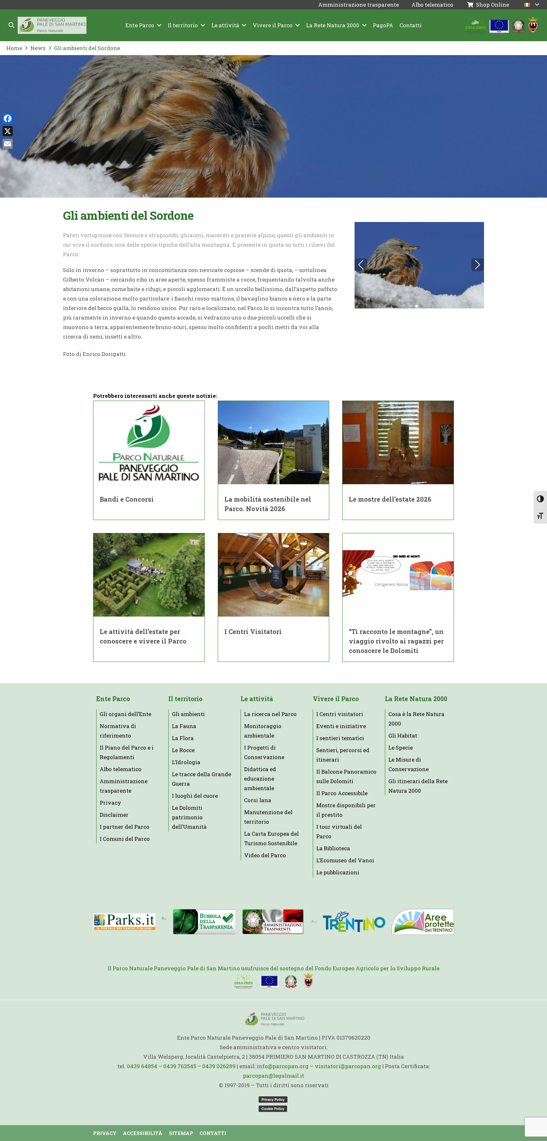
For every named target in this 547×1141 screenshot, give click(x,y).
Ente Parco (113, 699)
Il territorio (185, 699)
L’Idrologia (186, 762)
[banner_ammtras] (273, 921)
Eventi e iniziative (341, 726)
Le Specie (400, 747)
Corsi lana (257, 800)
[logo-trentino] (354, 922)
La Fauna (184, 726)
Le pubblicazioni (337, 872)
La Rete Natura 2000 (416, 699)
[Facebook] (7, 118)
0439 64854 (142, 1066)
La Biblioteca (333, 848)
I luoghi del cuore (195, 795)
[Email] (7, 143)
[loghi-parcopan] (502, 25)
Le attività (257, 699)
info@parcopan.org (283, 1066)
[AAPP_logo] (423, 922)
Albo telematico (120, 769)
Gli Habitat (402, 735)
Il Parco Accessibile (342, 793)
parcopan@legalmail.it (273, 1075)
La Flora (183, 738)
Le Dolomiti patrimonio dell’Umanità (189, 817)
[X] (7, 131)
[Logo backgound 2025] (52, 25)
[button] (11, 25)
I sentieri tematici (340, 738)
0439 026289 (219, 1066)
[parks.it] (124, 921)
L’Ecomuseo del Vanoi (345, 860)
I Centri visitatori (339, 714)
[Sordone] (419, 265)
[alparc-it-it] (164, 922)
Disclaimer (114, 814)
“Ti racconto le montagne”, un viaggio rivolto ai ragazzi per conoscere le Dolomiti (396, 641)
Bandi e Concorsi (127, 499)
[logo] (314, 922)
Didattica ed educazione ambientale (260, 778)
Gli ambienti (188, 714)
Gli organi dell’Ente (125, 714)
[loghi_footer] (273, 981)
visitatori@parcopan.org (348, 1066)
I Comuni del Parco (125, 838)
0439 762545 (179, 1066)
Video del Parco (265, 855)
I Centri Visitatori (253, 631)
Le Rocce (183, 750)
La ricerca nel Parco (270, 714)
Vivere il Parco (336, 699)
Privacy (110, 802)
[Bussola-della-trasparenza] (204, 921)
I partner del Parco (124, 826)
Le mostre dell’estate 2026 (390, 499)
